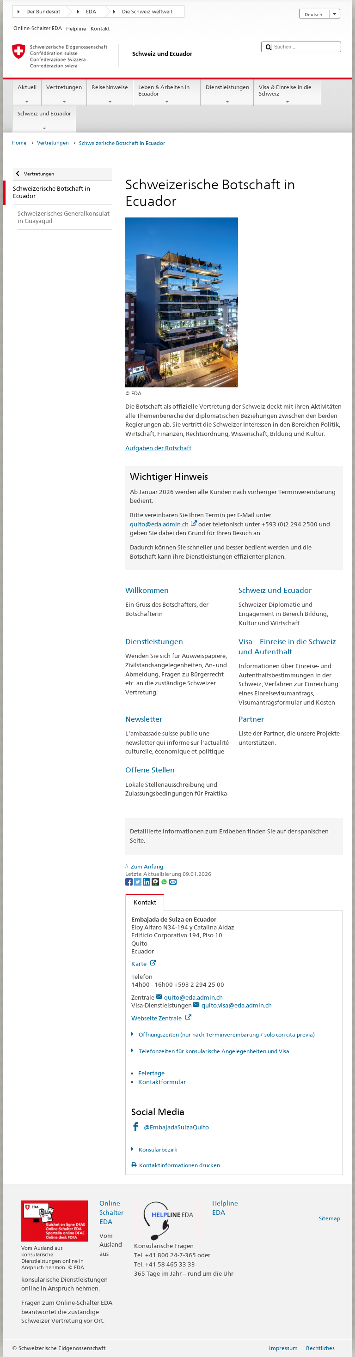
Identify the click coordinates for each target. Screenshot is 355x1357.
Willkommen (147, 590)
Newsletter (143, 719)
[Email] (173, 881)
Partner (251, 719)
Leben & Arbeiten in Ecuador (164, 90)
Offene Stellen (150, 770)
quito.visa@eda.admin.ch (237, 1005)
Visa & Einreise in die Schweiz (285, 90)
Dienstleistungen (227, 87)
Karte (139, 963)
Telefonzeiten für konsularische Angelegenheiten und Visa (213, 1051)
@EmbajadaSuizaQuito (176, 1127)
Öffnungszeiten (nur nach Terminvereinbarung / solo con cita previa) (225, 1034)
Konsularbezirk (157, 1149)
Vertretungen (64, 87)
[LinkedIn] (147, 881)
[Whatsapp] (164, 881)
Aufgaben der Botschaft (158, 448)
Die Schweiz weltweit (147, 12)
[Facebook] (129, 881)
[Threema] (156, 881)
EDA (91, 12)
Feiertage (151, 1073)
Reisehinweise (110, 87)
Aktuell (27, 87)
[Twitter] (138, 881)
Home (19, 143)
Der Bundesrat (43, 12)
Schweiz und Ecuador (44, 113)
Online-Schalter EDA (111, 1212)
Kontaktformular (162, 1082)
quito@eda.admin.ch (159, 524)
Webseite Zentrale (157, 1018)
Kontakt (141, 902)
